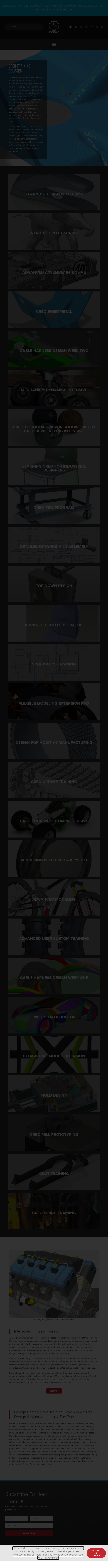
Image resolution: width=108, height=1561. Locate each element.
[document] (54, 780)
